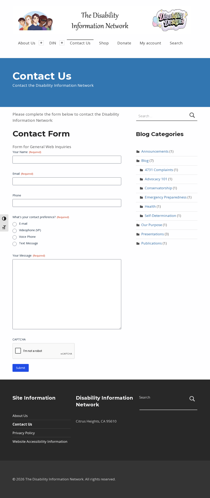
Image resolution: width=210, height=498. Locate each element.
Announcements (155, 151)
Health (150, 206)
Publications (151, 243)
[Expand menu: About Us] (41, 42)
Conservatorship (158, 188)
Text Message (28, 243)
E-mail (23, 223)
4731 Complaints (159, 169)
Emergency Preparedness (166, 197)
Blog (145, 160)
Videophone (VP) (30, 230)
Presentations (152, 234)
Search (176, 43)
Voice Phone (27, 237)
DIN (52, 43)
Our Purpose (151, 224)
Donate (124, 43)
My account (150, 43)
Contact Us (80, 43)
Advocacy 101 (156, 179)
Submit (20, 368)
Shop (104, 43)
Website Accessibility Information (40, 441)
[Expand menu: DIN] (61, 42)
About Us (26, 43)
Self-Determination (160, 215)
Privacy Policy (24, 432)
